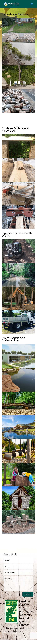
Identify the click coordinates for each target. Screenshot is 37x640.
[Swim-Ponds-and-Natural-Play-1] (18, 533)
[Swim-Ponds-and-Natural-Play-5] (18, 367)
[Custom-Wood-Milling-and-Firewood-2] (18, 229)
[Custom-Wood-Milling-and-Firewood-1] (18, 157)
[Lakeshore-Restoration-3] (18, 65)
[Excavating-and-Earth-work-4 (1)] (18, 310)
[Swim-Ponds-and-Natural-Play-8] (18, 438)
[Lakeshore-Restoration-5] (18, 41)
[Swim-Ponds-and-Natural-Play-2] (18, 510)
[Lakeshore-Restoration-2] (18, 89)
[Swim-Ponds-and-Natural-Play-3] (18, 415)
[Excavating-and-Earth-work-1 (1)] (18, 286)
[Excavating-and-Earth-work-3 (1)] (18, 333)
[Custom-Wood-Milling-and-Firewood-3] (18, 205)
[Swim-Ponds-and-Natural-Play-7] (18, 462)
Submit (27, 594)
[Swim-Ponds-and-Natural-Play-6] (18, 486)
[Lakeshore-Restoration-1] (18, 112)
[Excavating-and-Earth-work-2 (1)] (18, 262)
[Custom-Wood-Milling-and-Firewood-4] (18, 181)
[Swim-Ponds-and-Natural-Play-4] (18, 391)
